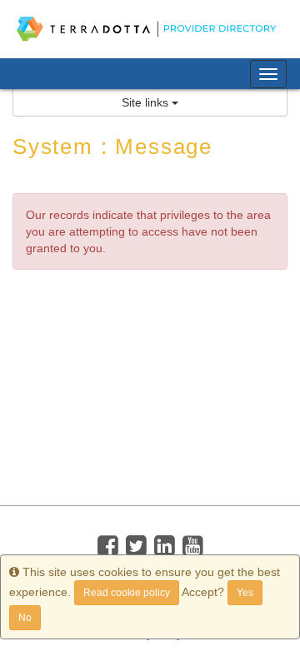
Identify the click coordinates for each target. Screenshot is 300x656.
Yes (245, 593)
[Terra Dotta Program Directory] (150, 29)
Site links (147, 102)
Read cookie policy (126, 593)
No (25, 618)
